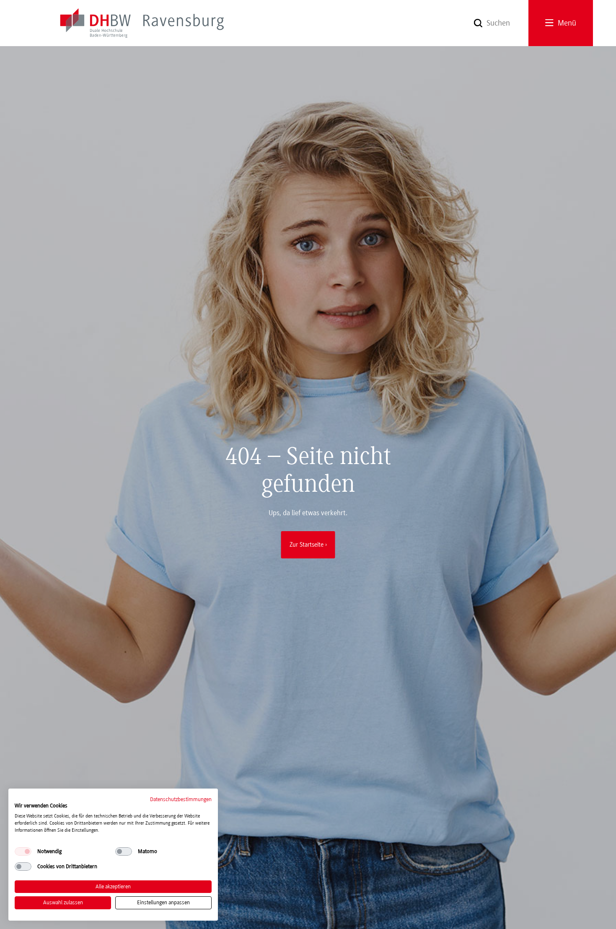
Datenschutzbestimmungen (181, 799)
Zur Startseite (307, 544)
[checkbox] (23, 851)
